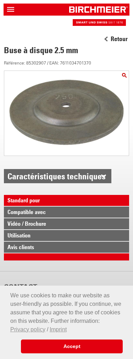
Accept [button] (72, 346)
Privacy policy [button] (27, 329)
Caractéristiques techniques (56, 176)
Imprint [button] (58, 329)
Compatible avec (26, 211)
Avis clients (20, 247)
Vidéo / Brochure (26, 223)
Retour (119, 39)
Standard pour (23, 200)
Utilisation (19, 235)
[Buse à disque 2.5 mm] (124, 75)
